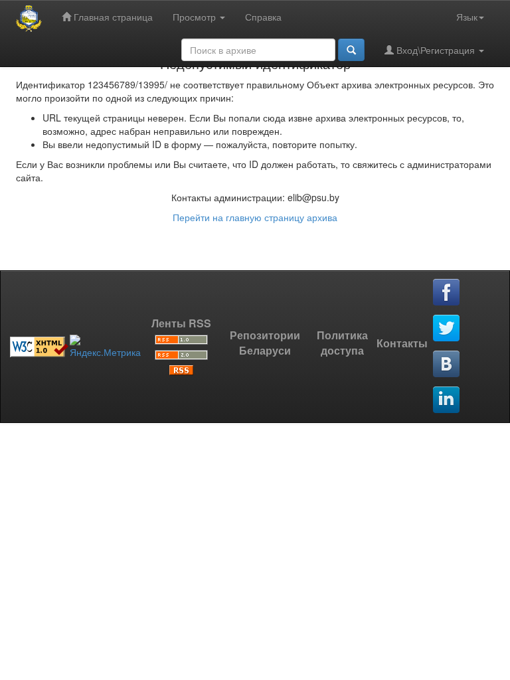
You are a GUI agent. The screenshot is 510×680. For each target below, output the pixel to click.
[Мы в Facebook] (447, 293)
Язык (466, 16)
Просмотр (195, 16)
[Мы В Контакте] (447, 365)
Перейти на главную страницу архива (255, 217)
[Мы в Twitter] (447, 329)
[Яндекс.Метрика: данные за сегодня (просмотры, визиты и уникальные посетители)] (105, 347)
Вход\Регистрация (435, 49)
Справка (263, 16)
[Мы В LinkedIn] (447, 400)
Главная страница (112, 16)
